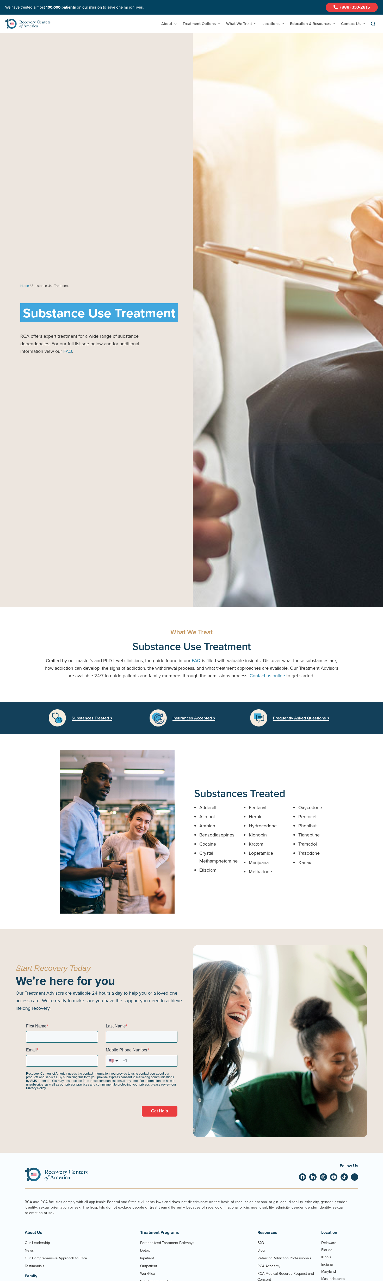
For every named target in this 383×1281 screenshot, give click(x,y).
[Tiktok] (344, 1177)
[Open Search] (373, 24)
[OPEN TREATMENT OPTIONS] (219, 24)
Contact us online (267, 675)
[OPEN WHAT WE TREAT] (255, 24)
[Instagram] (323, 1177)
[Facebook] (302, 1177)
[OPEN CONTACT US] (364, 24)
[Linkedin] (313, 1177)
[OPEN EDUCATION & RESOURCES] (334, 24)
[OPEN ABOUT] (175, 24)
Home (24, 285)
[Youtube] (333, 1177)
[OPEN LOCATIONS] (283, 24)
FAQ (67, 351)
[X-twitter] (354, 1177)
